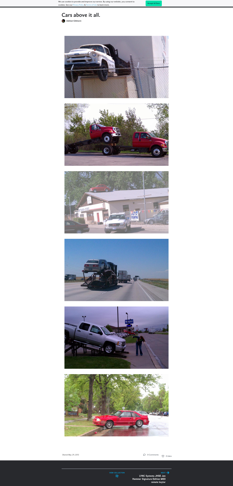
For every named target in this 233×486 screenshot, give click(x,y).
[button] (144, 455)
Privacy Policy (78, 5)
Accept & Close (154, 3)
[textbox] (116, 235)
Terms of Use (91, 5)
